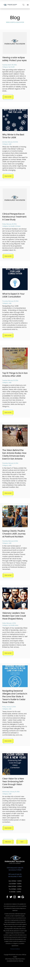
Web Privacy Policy (20, 959)
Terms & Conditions (15, 949)
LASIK (10, 144)
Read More (8, 97)
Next (22, 842)
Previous (8, 842)
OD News (17, 226)
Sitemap (21, 961)
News (16, 625)
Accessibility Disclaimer (12, 961)
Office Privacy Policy (10, 959)
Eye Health (12, 67)
